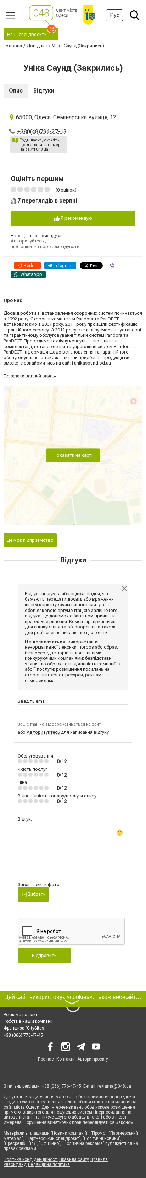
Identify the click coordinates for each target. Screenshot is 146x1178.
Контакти (65, 1059)
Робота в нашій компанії (28, 1021)
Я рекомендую (76, 218)
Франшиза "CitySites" (25, 1028)
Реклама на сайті (21, 1014)
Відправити (44, 955)
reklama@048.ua (114, 1086)
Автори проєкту (92, 1059)
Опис (16, 90)
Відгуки (43, 90)
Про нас (46, 1059)
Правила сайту (74, 1159)
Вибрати (36, 894)
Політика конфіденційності (31, 1159)
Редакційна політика (49, 1164)
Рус (114, 15)
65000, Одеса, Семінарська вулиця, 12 (66, 117)
